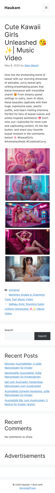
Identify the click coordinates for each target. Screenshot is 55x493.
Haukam (12, 7)
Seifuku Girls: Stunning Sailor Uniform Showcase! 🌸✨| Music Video (25, 309)
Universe (14, 290)
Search (9, 330)
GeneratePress (27, 488)
